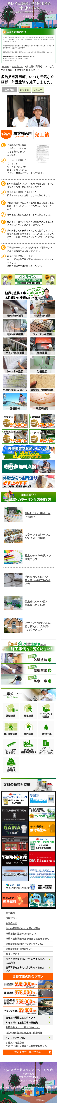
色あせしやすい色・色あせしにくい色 (36, 603)
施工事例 (10, 913)
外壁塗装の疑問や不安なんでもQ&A (24, 943)
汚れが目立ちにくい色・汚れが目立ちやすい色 (37, 580)
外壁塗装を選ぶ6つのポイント (21, 933)
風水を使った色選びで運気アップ (37, 557)
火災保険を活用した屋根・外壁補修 (24, 1032)
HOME (5, 66)
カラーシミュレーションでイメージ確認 (37, 536)
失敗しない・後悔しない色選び (37, 515)
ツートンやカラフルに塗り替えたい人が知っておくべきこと (37, 626)
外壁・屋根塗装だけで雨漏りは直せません (27, 938)
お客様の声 (17, 66)
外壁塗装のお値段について (19, 949)
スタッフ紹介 (12, 954)
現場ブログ (11, 918)
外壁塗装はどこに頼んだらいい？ (23, 1027)
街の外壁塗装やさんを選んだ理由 (23, 928)
